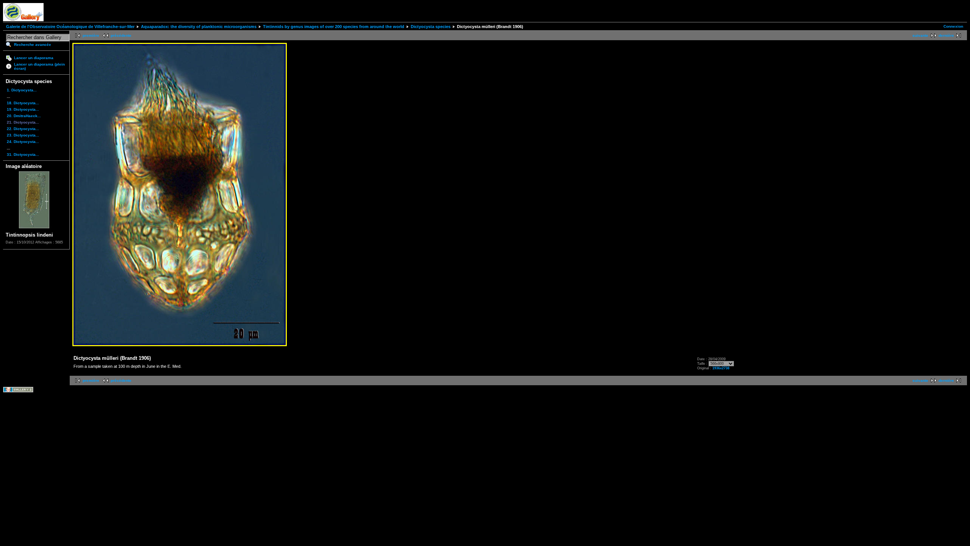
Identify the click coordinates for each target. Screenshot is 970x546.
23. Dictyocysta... (23, 135)
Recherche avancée (32, 44)
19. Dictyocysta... (23, 109)
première (91, 35)
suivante (920, 35)
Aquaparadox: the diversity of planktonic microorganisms (199, 26)
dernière (946, 35)
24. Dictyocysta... (23, 142)
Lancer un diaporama (33, 58)
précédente (121, 35)
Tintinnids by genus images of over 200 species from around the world (333, 26)
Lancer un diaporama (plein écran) (39, 66)
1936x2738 (720, 368)
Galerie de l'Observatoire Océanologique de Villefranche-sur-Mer (70, 26)
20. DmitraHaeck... (24, 116)
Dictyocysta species (431, 26)
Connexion (953, 26)
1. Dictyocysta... (22, 90)
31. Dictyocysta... (23, 154)
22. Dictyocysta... (23, 129)
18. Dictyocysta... (23, 103)
